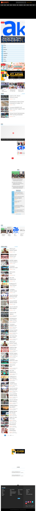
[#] (13, 66)
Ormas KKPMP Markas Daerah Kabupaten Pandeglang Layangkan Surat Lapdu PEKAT (13, 302)
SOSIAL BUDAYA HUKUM (29, 494)
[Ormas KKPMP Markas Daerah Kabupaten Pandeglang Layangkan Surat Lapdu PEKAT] (5, 395)
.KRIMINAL (4, 57)
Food (18, 490)
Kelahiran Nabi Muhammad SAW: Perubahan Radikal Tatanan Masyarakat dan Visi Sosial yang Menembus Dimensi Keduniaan (14, 256)
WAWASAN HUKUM (4, 41)
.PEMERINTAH (5, 53)
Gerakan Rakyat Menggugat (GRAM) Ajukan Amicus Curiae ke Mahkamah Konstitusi (18, 183)
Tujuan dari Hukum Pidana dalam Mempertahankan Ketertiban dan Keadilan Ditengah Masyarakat (11, 41)
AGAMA (4, 51)
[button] (12, 41)
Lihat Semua (23, 93)
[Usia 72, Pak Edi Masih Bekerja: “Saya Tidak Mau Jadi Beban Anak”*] (5, 401)
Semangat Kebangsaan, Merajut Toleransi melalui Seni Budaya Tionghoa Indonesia (13, 430)
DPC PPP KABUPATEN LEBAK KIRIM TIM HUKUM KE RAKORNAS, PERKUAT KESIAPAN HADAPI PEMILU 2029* (19, 197)
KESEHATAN (5, 49)
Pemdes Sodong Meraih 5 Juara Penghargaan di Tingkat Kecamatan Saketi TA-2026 (21, 90)
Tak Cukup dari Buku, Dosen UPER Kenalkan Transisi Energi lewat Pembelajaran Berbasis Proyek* (13, 337)
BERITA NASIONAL (20, 489)
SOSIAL (11, 494)
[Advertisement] (18, 12)
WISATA (11, 495)
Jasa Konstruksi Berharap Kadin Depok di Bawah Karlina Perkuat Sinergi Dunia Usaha (14, 297)
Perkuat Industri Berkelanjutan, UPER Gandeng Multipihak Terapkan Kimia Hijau (17, 115)
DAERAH (4, 47)
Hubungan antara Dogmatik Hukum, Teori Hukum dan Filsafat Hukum (22, 234)
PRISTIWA (3, 494)
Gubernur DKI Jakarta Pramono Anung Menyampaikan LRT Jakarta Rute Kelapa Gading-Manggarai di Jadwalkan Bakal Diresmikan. (17, 97)
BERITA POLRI (28, 489)
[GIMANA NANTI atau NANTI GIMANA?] (5, 407)
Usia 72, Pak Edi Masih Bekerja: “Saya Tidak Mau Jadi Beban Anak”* (14, 308)
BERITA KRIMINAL (12, 489)
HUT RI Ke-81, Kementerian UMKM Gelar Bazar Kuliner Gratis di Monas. (14, 424)
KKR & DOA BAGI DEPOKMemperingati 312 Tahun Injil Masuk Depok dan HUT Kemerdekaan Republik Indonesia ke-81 (13, 90)
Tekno (3, 495)
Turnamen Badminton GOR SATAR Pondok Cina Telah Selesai (14, 268)
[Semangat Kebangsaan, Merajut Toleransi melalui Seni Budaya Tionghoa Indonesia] (4, 430)
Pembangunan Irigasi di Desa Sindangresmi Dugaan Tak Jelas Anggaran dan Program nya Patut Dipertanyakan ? (17, 103)
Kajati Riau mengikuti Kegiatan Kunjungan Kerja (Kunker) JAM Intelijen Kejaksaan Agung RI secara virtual (18, 180)
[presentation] (22, 22)
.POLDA (4, 59)
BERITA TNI (3, 490)
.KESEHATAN (5, 55)
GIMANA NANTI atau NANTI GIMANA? (13, 407)
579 (10, 435)
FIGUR (10, 490)
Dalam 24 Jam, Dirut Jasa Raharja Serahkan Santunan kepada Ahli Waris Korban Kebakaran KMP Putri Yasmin (13, 419)
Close (19, 498)
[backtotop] (18, 485)
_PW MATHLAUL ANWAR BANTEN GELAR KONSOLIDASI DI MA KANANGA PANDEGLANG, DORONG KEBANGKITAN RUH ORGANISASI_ (19, 206)
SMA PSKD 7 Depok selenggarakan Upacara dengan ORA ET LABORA (4, 90)
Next (12, 435)
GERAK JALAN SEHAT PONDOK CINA (18, 201)
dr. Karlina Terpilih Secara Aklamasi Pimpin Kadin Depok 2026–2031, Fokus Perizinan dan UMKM (13, 291)
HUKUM (27, 490)
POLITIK (4, 45)
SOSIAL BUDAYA (20, 494)
